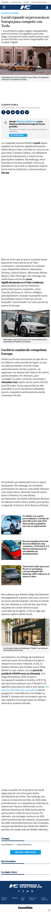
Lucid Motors (7, 844)
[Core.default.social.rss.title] (32, 891)
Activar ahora (17, 135)
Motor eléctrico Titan (39, 2)
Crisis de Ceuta (16, 2)
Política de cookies (32, 898)
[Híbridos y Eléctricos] (25, 886)
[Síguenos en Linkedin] (28, 891)
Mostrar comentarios (25, 852)
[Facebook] (3, 112)
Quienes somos (4, 898)
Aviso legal (23, 898)
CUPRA (26, 2)
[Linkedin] (13, 112)
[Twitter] (8, 112)
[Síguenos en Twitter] (23, 891)
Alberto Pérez (9, 105)
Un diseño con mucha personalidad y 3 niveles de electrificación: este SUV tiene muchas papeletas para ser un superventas (35, 521)
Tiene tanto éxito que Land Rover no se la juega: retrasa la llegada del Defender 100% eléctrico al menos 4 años (35, 571)
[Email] (27, 112)
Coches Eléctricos (10, 13)
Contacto (15, 898)
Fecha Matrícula (44, 898)
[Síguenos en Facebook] (19, 891)
